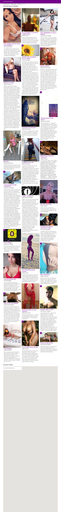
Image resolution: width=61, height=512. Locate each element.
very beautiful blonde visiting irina (10, 185)
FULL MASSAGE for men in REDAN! (48, 33)
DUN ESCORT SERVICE (8, 1)
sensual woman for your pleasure (29, 310)
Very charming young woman (28, 270)
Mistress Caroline (9, 82)
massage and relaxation (29, 127)
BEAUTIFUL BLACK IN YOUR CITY (47, 156)
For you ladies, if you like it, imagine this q (30, 33)
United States (14, 4)
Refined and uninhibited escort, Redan (29, 57)
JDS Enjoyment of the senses (46, 118)
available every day (28, 162)
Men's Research (45, 274)
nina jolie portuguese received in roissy (46, 227)
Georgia (19, 4)
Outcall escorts (6, 4)
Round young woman (46, 343)
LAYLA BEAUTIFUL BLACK (30, 347)
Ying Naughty (8, 348)
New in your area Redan (11, 303)
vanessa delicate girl (10, 279)
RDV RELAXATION (45, 204)
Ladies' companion (27, 196)
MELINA (6, 161)
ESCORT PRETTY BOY (47, 309)
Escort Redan (8, 242)
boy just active (44, 66)
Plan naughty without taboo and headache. (12, 44)
